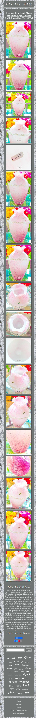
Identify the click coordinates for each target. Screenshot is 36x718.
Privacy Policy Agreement (19, 710)
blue (22, 671)
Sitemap (19, 704)
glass (27, 657)
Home (19, 701)
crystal (10, 671)
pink (11, 692)
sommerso (10, 675)
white (18, 689)
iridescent (18, 675)
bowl (26, 685)
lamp (19, 657)
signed (26, 674)
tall (8, 658)
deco (28, 668)
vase (27, 692)
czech (27, 662)
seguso (10, 662)
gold (15, 669)
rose (18, 685)
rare (12, 688)
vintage (19, 661)
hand (17, 665)
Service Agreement (19, 713)
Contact (18, 707)
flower (16, 671)
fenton (24, 681)
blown (11, 686)
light (10, 679)
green (27, 679)
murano (19, 678)
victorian (21, 669)
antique (13, 681)
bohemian (25, 665)
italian (10, 665)
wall (27, 671)
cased (13, 658)
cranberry (19, 693)
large (9, 668)
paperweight (25, 689)
